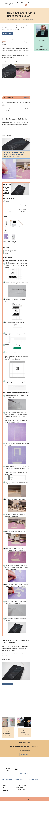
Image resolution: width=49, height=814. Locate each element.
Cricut (27, 2)
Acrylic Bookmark (10, 250)
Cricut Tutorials (25, 19)
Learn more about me (41, 49)
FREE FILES (19, 783)
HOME (5, 783)
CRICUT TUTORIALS (21, 785)
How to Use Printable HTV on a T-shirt (25, 732)
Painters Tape (9, 252)
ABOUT (5, 785)
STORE (33, 783)
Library (20, 2)
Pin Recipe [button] (24, 205)
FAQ (4, 787)
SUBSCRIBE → (20, 5)
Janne (18, 19)
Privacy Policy (29, 799)
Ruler (20, 227)
